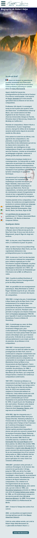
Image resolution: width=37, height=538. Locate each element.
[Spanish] (1, 206)
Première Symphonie (19, 314)
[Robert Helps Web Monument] (17, 4)
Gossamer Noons (23, 408)
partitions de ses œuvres (17, 214)
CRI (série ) (18, 497)
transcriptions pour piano (24, 492)
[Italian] (1, 213)
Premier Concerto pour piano (16, 356)
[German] (1, 220)
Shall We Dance (20, 486)
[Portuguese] (1, 210)
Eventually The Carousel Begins (17, 442)
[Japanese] (1, 216)
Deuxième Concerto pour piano (20, 396)
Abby (18, 89)
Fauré (24, 433)
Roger (13, 98)
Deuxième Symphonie (14, 490)
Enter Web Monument (21, 533)
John (25, 448)
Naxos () (18, 516)
